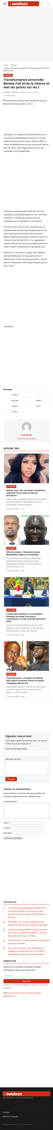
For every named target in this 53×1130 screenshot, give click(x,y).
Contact (6, 1112)
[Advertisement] (26, 34)
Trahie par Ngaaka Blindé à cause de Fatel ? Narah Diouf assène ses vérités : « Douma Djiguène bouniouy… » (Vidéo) (28, 932)
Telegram (14, 406)
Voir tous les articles (26, 438)
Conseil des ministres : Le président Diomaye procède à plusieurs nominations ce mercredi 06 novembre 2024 (26, 617)
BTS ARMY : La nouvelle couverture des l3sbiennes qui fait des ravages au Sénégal (27, 923)
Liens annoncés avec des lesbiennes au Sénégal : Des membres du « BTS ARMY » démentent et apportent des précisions (27, 951)
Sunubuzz (22, 92)
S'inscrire (26, 981)
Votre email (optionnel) (16, 748)
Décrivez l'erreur (13, 759)
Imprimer (15, 412)
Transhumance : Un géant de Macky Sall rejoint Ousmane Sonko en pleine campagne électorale (25, 680)
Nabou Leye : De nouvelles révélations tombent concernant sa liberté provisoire (25, 493)
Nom (6, 823)
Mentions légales (10, 1116)
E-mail (7, 828)
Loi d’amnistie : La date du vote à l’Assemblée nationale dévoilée (28, 942)
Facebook (14, 395)
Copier (38, 406)
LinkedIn (38, 400)
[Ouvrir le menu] (4, 3)
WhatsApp (14, 400)
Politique (8, 75)
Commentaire (10, 801)
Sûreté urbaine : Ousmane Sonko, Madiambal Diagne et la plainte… (23, 553)
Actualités (11, 486)
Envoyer (11, 779)
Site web (7, 833)
